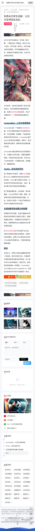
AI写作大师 (8, 486)
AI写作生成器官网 (17, 478)
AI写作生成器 (8, 470)
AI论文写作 (26, 490)
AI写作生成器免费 (8, 478)
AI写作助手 (26, 470)
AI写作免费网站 (8, 490)
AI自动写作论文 (27, 486)
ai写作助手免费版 (10, 286)
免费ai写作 (8, 494)
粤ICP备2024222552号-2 (21, 522)
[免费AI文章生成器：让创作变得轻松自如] (17, 101)
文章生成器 (15, 112)
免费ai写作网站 (27, 494)
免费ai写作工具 (27, 498)
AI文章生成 (25, 128)
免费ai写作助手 (8, 498)
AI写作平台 (17, 474)
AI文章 (25, 174)
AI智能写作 (17, 490)
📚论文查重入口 (11, 428)
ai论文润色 (13, 10)
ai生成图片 (10, 420)
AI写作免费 (17, 470)
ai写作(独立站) (11, 416)
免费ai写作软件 (17, 498)
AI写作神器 (26, 482)
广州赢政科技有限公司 (13, 518)
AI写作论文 (17, 482)
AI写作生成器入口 (8, 482)
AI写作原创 (17, 486)
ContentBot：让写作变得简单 (15, 442)
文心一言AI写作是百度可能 (14, 424)
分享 (24, 277)
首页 (7, 10)
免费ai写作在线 (17, 494)
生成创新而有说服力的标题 (14, 449)
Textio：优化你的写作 (13, 446)
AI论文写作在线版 (10, 283)
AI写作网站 (8, 474)
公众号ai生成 (8, 502)
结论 (7, 453)
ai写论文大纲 (23, 283)
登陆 (31, 2)
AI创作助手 (26, 474)
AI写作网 (25, 478)
